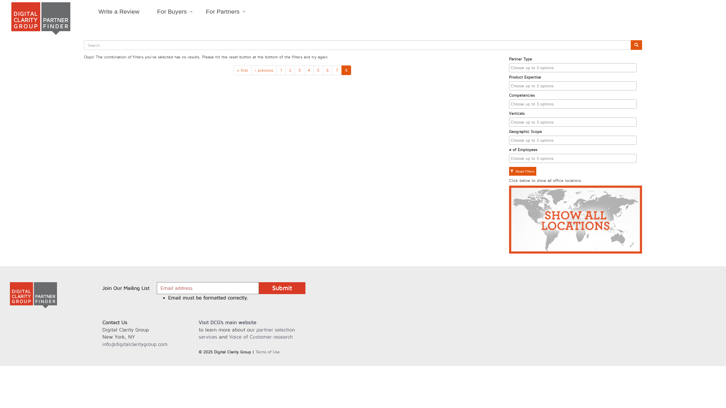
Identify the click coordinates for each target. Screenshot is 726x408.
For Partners (218, 12)
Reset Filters (524, 171)
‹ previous (264, 70)
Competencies (522, 95)
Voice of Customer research (261, 337)
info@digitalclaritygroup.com (135, 344)
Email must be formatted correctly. (208, 298)
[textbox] (574, 68)
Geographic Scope (525, 131)
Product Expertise (525, 77)
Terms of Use (268, 351)
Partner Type (520, 58)
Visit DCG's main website (227, 322)
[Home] (40, 18)
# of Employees (523, 149)
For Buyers (167, 12)
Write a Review (118, 11)
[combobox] (573, 67)
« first (242, 70)
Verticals (517, 113)
